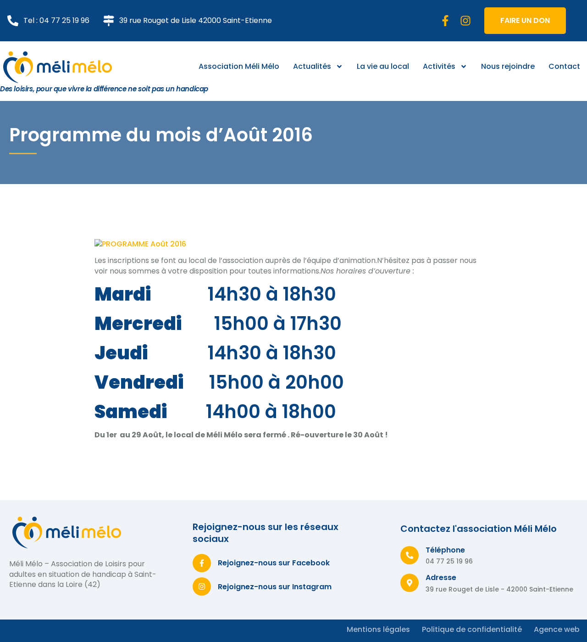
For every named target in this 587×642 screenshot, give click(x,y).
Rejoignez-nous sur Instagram (275, 586)
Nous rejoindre (508, 66)
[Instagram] (465, 20)
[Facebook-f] (445, 20)
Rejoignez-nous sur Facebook (274, 563)
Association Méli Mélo (239, 66)
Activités (439, 66)
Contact (564, 66)
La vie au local (383, 66)
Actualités (312, 66)
